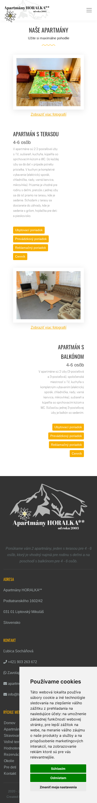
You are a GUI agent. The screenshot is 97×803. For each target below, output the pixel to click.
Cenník (20, 256)
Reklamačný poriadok (30, 247)
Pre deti (10, 767)
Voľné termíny (15, 742)
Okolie (9, 761)
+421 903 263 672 (22, 662)
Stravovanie (13, 735)
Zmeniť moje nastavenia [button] (58, 787)
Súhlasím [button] (58, 768)
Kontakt (10, 773)
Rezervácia (13, 754)
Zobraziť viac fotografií (48, 114)
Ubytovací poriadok (29, 230)
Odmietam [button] (58, 778)
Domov (9, 723)
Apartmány (12, 729)
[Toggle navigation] (89, 10)
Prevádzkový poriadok (31, 239)
